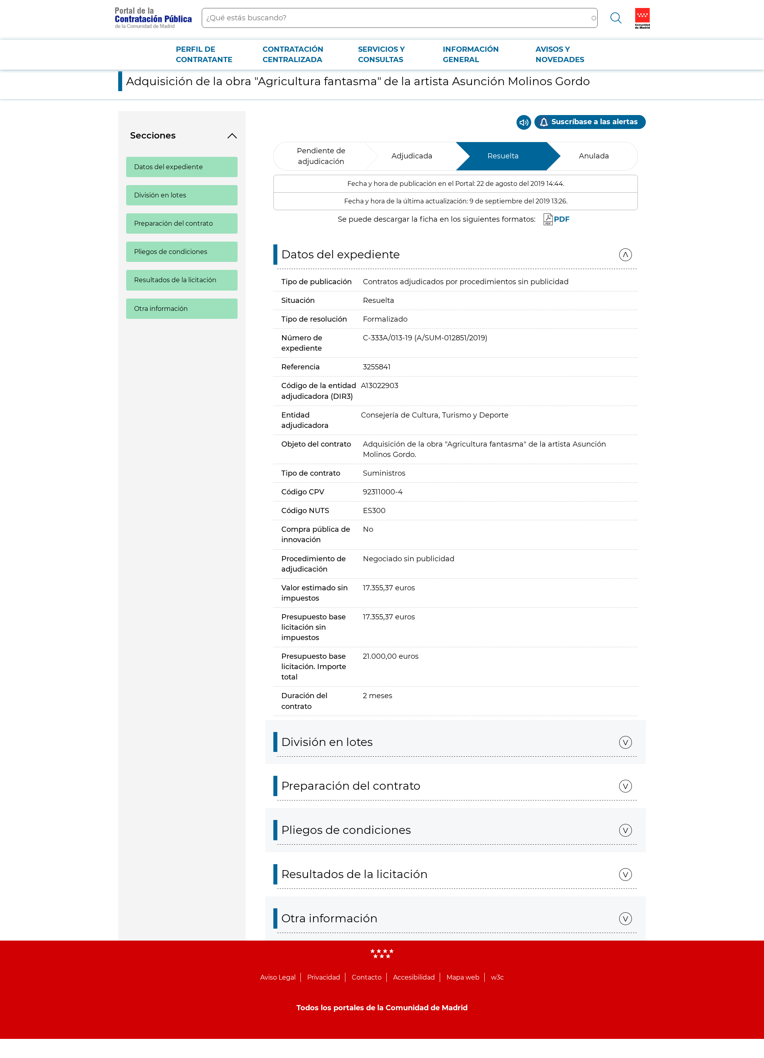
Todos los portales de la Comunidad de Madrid (382, 1007)
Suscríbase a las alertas (595, 121)
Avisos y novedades (560, 54)
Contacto (367, 977)
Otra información (161, 308)
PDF (562, 219)
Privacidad (323, 977)
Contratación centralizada (293, 54)
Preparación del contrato (173, 223)
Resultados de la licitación (175, 280)
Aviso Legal (278, 977)
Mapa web (462, 977)
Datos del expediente (168, 167)
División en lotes (160, 195)
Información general (471, 54)
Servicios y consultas (381, 54)
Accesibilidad (414, 977)
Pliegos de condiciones (170, 252)
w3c (497, 977)
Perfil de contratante (204, 54)
